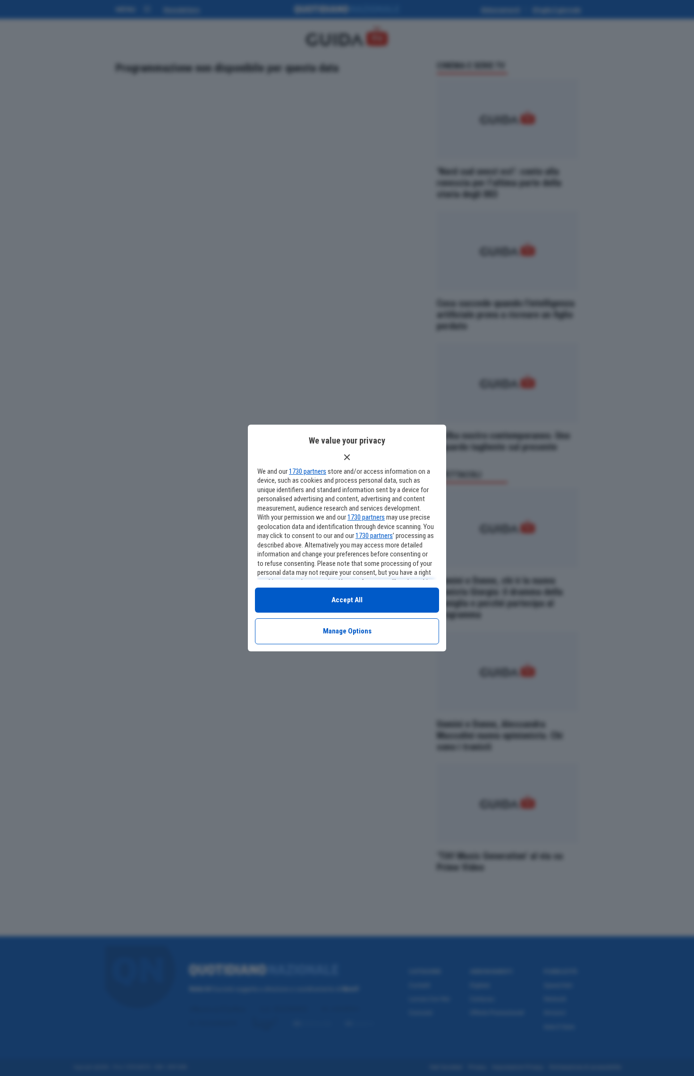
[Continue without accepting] (347, 457)
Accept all (347, 600)
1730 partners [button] (307, 471)
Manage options (347, 631)
